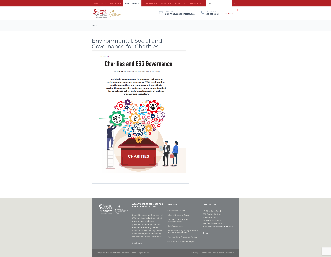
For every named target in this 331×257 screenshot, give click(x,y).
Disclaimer (229, 253)
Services (114, 3)
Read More (137, 243)
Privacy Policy (218, 253)
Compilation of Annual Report (181, 241)
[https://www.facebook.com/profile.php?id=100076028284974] (203, 233)
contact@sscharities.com (180, 14)
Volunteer (149, 3)
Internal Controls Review (178, 215)
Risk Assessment (175, 226)
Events (179, 3)
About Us (98, 3)
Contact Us (195, 3)
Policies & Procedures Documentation (177, 220)
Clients (165, 3)
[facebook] (237, 10)
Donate (229, 13)
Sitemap (194, 253)
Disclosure (131, 3)
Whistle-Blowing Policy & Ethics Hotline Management (182, 231)
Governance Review (176, 210)
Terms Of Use (205, 253)
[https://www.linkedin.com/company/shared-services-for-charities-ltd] (207, 233)
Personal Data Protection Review (182, 237)
